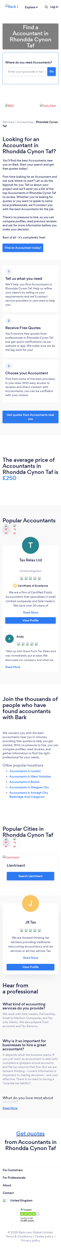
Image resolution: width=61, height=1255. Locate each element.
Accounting (25, 122)
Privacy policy (30, 1240)
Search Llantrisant (30, 876)
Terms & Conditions (19, 1236)
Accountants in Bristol (24, 782)
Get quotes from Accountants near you (30, 417)
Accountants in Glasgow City (29, 787)
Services (8, 122)
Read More (10, 1108)
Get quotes (30, 1133)
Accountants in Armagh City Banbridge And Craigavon (28, 795)
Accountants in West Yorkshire (30, 777)
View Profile (30, 620)
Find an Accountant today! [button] (23, 248)
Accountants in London (25, 771)
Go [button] (51, 71)
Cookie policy (44, 1236)
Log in (54, 7)
